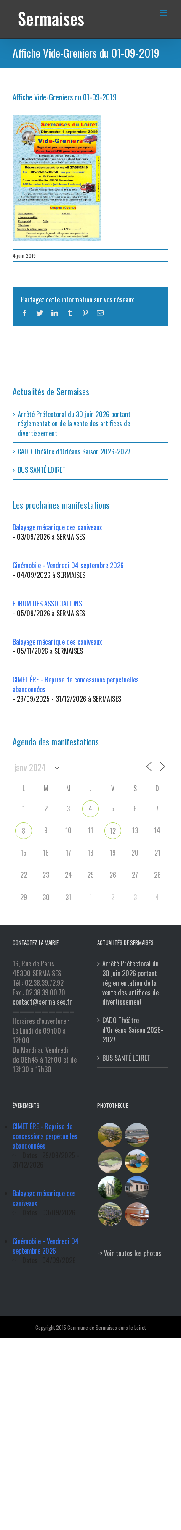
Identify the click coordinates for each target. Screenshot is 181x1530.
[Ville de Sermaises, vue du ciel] (109, 1214)
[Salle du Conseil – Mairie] (136, 1214)
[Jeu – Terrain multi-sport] (136, 1161)
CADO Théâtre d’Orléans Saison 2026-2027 (74, 451)
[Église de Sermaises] (109, 1188)
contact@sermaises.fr (42, 1002)
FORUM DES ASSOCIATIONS (47, 603)
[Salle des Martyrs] (136, 1188)
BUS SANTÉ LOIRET (42, 470)
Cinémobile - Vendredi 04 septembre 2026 (68, 565)
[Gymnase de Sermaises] (136, 1135)
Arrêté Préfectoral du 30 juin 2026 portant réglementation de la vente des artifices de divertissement (74, 423)
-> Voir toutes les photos (129, 1253)
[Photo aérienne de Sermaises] (109, 1135)
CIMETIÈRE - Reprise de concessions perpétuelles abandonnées (76, 684)
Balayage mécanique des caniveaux (57, 527)
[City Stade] (109, 1161)
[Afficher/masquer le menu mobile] (164, 12)
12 (113, 831)
